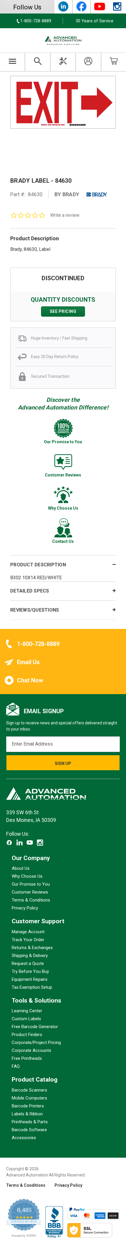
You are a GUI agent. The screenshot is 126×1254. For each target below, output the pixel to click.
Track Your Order (28, 939)
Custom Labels (26, 1019)
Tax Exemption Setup (32, 987)
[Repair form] (63, 62)
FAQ (16, 1066)
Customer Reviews (30, 892)
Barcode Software (29, 1129)
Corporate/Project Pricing (36, 1042)
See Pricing (63, 311)
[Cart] (113, 62)
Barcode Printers (28, 1106)
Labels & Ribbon (27, 1114)
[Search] (37, 62)
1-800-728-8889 (38, 643)
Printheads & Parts (30, 1121)
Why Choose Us (27, 876)
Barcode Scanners (29, 1090)
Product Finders (27, 1035)
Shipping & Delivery (30, 955)
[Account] (88, 62)
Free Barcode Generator (35, 1027)
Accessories (24, 1137)
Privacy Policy (25, 908)
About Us (21, 868)
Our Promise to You (31, 884)
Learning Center (27, 1011)
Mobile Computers (29, 1098)
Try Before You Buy (30, 971)
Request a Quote (28, 963)
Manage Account (28, 931)
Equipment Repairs (29, 979)
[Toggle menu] (12, 62)
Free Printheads (27, 1058)
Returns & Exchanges (32, 947)
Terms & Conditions (31, 900)
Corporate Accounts (31, 1050)
